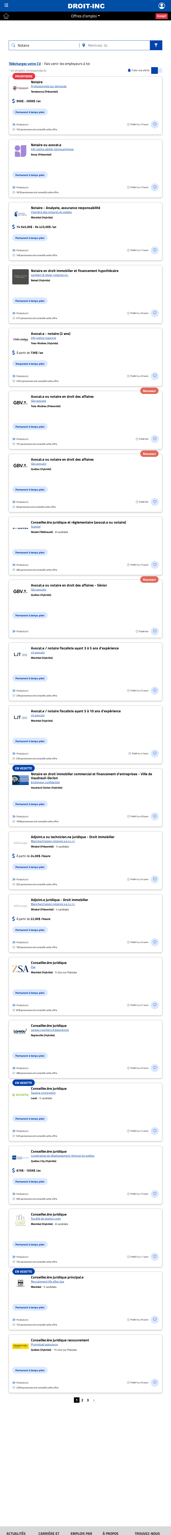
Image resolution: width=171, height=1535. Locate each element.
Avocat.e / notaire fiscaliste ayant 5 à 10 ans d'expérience (76, 711)
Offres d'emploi (84, 16)
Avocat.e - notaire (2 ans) (50, 333)
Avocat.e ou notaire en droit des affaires (62, 396)
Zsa (33, 967)
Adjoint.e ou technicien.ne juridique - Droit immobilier (72, 836)
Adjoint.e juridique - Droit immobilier (59, 899)
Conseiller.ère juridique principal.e (57, 1277)
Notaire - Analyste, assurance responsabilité (65, 207)
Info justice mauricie (43, 338)
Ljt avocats (38, 652)
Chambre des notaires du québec (51, 212)
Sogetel (36, 526)
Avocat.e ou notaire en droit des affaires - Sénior (69, 585)
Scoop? (161, 16)
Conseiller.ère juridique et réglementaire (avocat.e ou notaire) (78, 522)
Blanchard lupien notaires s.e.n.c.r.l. (53, 841)
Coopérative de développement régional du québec (63, 1155)
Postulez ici (22, 124)
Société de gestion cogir (46, 1218)
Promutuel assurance (44, 1344)
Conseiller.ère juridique (49, 962)
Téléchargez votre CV (25, 63)
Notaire (37, 82)
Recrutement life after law (47, 1281)
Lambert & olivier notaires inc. (50, 275)
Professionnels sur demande (49, 86)
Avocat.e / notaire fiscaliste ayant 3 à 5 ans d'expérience (75, 648)
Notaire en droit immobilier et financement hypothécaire (74, 270)
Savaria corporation (43, 1092)
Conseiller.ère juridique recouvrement (60, 1340)
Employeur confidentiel (45, 782)
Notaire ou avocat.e (46, 144)
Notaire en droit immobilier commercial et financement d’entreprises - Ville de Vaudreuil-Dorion (91, 776)
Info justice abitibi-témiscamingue (52, 149)
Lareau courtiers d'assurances (50, 1029)
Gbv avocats (38, 400)
